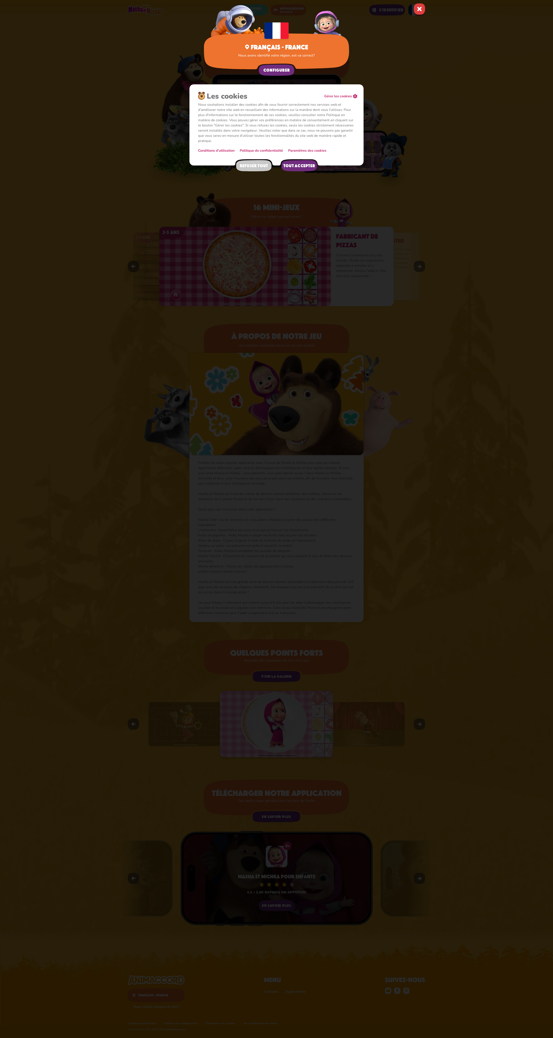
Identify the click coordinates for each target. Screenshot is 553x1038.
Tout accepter (299, 165)
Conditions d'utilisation (216, 151)
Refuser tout (254, 165)
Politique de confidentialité (261, 151)
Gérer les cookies (338, 96)
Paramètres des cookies (307, 151)
